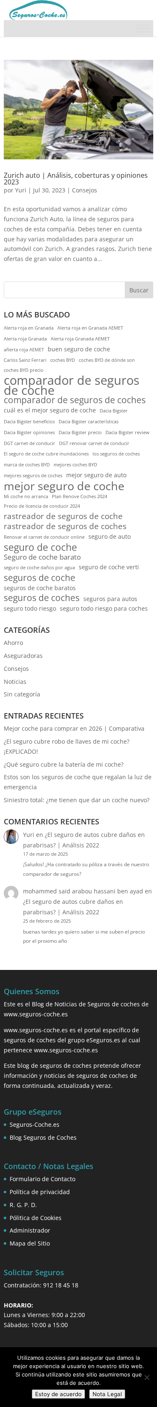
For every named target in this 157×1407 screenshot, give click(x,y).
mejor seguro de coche (64, 486)
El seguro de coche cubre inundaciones (46, 454)
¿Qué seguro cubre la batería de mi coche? (64, 764)
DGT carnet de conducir (29, 443)
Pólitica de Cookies (36, 1218)
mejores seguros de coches (33, 475)
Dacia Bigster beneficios (29, 422)
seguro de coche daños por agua (39, 567)
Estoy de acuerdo (58, 1394)
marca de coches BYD (27, 465)
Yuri (20, 190)
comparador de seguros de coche (71, 386)
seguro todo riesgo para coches (104, 608)
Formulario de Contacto (42, 1179)
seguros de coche (39, 578)
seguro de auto (109, 536)
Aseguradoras (23, 656)
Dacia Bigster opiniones (29, 432)
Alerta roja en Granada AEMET (90, 328)
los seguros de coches (116, 454)
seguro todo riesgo (30, 608)
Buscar (139, 290)
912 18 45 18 (60, 1285)
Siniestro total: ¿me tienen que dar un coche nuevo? (76, 800)
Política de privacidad (40, 1192)
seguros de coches (42, 598)
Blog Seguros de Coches (43, 1137)
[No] (146, 1377)
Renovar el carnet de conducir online (44, 537)
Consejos (84, 190)
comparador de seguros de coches (75, 400)
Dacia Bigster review (127, 432)
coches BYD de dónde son (107, 360)
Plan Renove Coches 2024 (79, 496)
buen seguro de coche (79, 349)
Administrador (30, 1230)
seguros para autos (110, 599)
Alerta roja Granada (25, 339)
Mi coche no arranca (26, 496)
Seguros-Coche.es (34, 1124)
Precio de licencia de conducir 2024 (42, 506)
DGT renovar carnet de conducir (94, 443)
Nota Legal (107, 1394)
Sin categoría (22, 694)
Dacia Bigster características (88, 422)
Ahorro (13, 643)
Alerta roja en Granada (29, 328)
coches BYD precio (24, 370)
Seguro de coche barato (42, 557)
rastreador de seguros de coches (65, 527)
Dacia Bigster (114, 411)
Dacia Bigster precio (80, 432)
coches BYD (62, 360)
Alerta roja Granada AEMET (80, 339)
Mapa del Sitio (30, 1243)
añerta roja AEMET (24, 350)
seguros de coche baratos (40, 588)
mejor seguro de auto (96, 475)
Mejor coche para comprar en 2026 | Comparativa (74, 728)
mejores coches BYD (75, 465)
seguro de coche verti (109, 567)
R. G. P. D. (23, 1205)
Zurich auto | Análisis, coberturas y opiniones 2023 (76, 179)
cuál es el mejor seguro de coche (50, 410)
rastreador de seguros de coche (63, 517)
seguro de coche (40, 547)
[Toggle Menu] (142, 28)
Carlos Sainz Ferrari (25, 360)
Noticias (15, 682)
